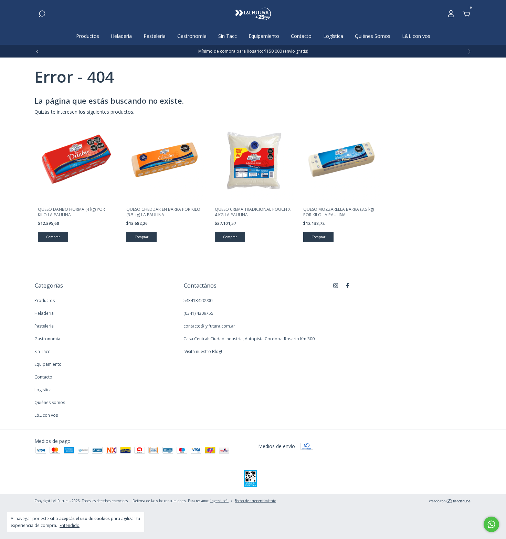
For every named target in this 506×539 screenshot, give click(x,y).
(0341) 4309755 (198, 313)
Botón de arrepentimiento (255, 500)
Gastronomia (192, 36)
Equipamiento (264, 36)
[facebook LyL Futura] (347, 285)
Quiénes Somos (372, 36)
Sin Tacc (227, 36)
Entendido (70, 525)
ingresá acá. (219, 500)
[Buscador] (42, 14)
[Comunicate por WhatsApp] (491, 524)
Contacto (301, 36)
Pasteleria (155, 36)
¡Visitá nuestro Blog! (202, 351)
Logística (333, 36)
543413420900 (197, 300)
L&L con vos (416, 36)
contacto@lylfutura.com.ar (209, 326)
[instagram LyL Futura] (335, 285)
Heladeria (121, 36)
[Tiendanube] (450, 501)
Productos (87, 36)
